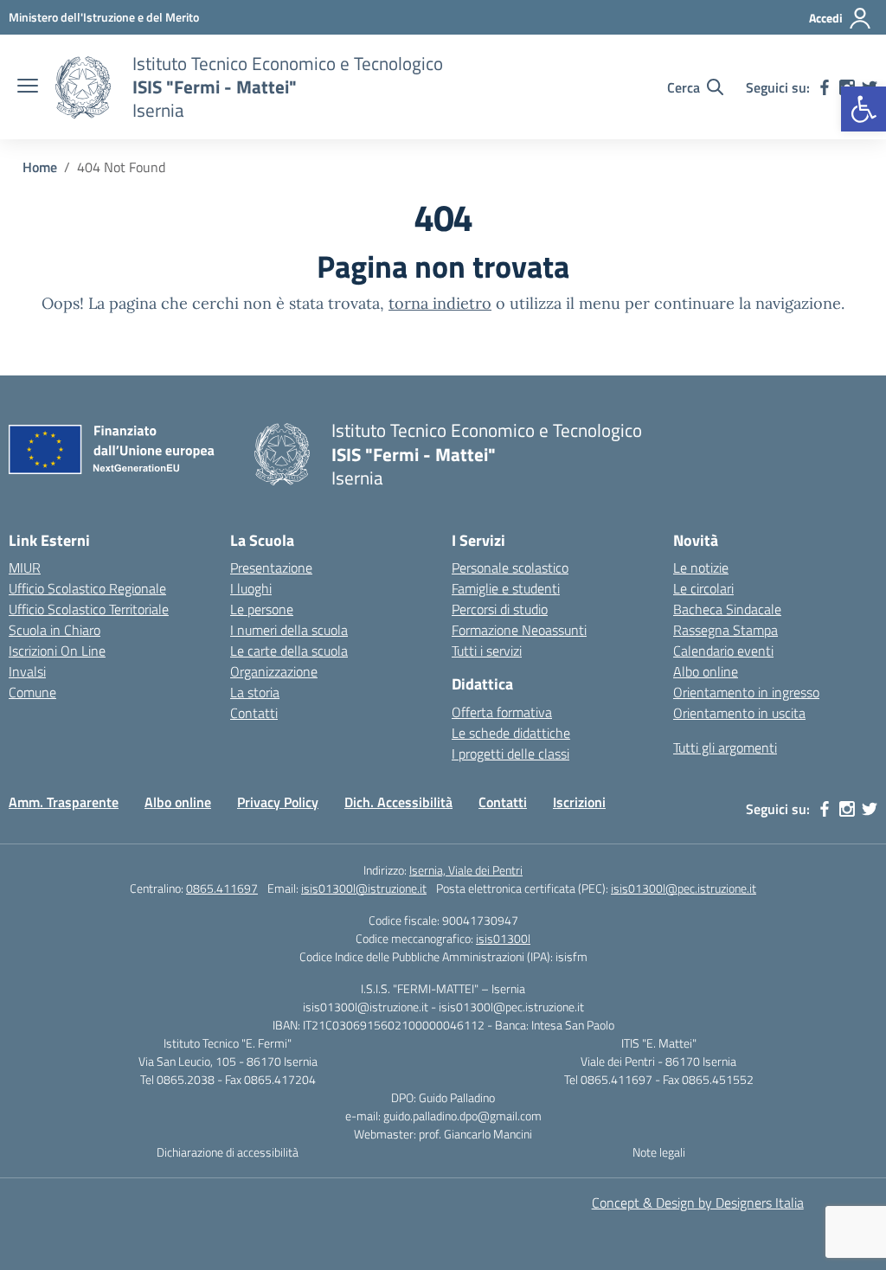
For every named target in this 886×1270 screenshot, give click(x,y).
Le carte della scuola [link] (289, 650)
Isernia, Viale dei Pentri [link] (466, 870)
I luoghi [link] (251, 588)
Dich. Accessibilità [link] (398, 802)
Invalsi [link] (27, 671)
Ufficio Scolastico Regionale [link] (87, 588)
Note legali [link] (658, 1152)
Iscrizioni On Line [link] (57, 650)
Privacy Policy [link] (277, 802)
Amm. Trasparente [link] (64, 802)
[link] (863, 109)
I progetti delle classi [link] (510, 753)
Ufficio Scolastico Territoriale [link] (89, 609)
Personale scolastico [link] (510, 567)
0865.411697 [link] (222, 888)
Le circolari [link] (703, 588)
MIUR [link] (25, 567)
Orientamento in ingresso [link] (746, 692)
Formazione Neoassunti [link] (519, 629)
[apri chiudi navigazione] (27, 87)
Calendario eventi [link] (723, 650)
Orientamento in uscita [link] (739, 712)
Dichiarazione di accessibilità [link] (228, 1152)
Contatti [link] (254, 712)
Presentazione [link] (271, 567)
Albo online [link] (705, 671)
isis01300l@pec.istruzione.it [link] (683, 888)
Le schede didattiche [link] (511, 732)
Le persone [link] (261, 609)
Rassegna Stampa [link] (725, 629)
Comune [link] (32, 692)
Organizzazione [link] (274, 671)
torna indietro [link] (439, 303)
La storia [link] (254, 692)
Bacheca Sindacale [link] (727, 609)
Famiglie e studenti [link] (506, 588)
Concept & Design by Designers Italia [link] (698, 1202)
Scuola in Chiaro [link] (54, 629)
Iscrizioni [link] (579, 802)
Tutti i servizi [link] (487, 650)
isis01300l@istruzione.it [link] (364, 888)
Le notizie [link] (701, 567)
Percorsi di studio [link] (500, 609)
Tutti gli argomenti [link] (725, 747)
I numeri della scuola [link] (289, 629)
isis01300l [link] (503, 938)
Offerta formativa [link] (502, 712)
